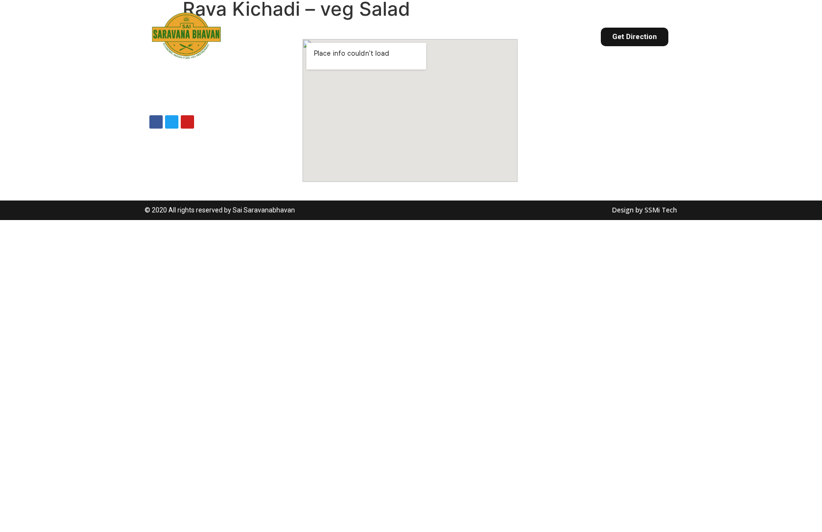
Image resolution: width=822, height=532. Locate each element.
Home (254, 36)
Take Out (460, 36)
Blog (505, 36)
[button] (634, 37)
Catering (408, 36)
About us (301, 36)
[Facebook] (156, 122)
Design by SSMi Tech (644, 209)
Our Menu (354, 36)
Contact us (556, 36)
